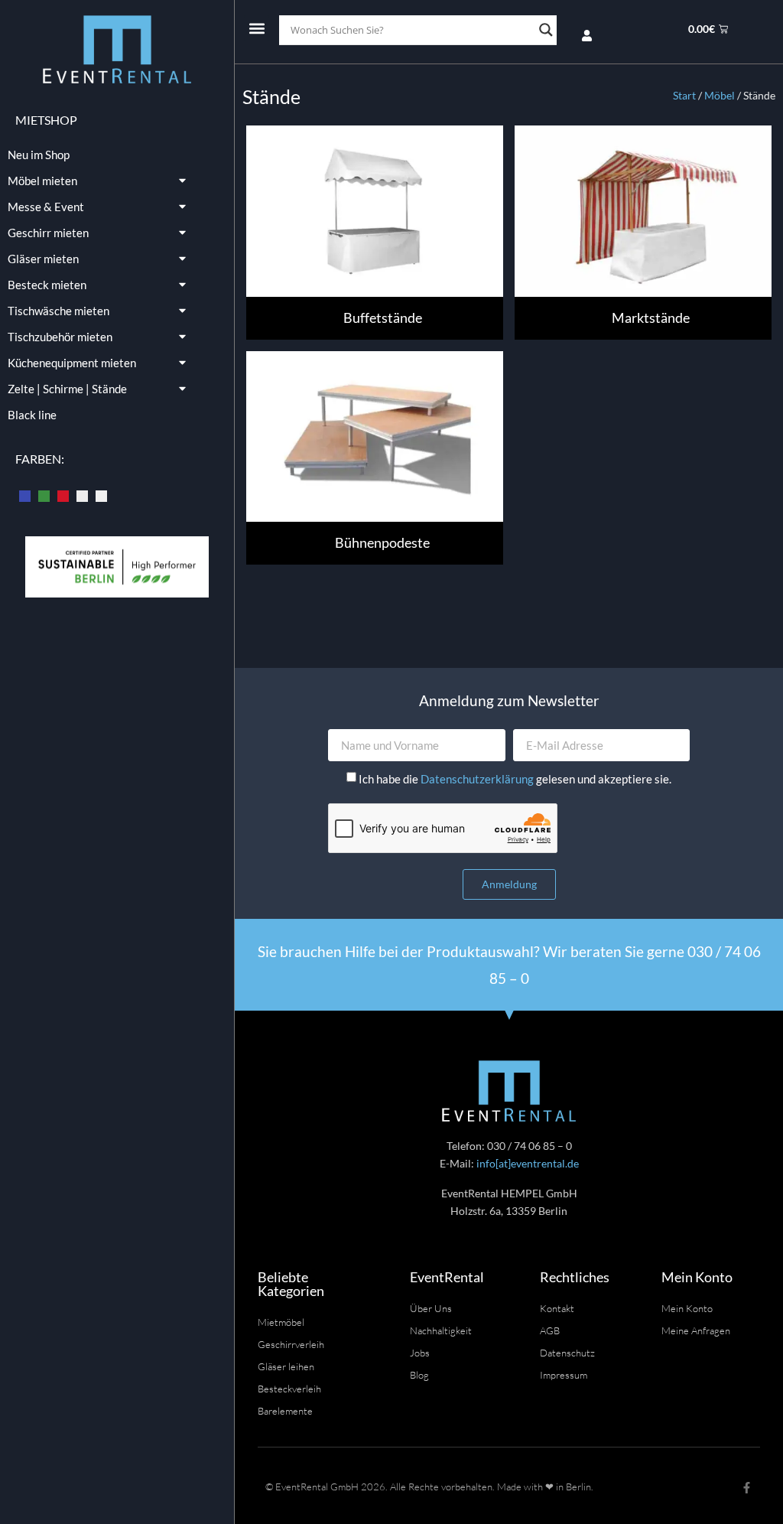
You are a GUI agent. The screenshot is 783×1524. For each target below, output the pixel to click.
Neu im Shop (39, 154)
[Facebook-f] (746, 1487)
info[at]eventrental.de (527, 1163)
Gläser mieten (43, 258)
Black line (32, 415)
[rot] (63, 494)
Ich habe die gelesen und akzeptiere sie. (515, 779)
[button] (256, 28)
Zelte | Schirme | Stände (67, 389)
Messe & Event (46, 206)
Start (684, 95)
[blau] (24, 494)
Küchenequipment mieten (72, 363)
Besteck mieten (47, 284)
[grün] (44, 494)
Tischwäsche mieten (58, 311)
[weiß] (101, 494)
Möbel (719, 95)
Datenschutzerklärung (478, 779)
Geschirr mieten (48, 232)
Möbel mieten (42, 180)
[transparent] (82, 494)
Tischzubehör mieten (60, 337)
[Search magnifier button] (546, 30)
